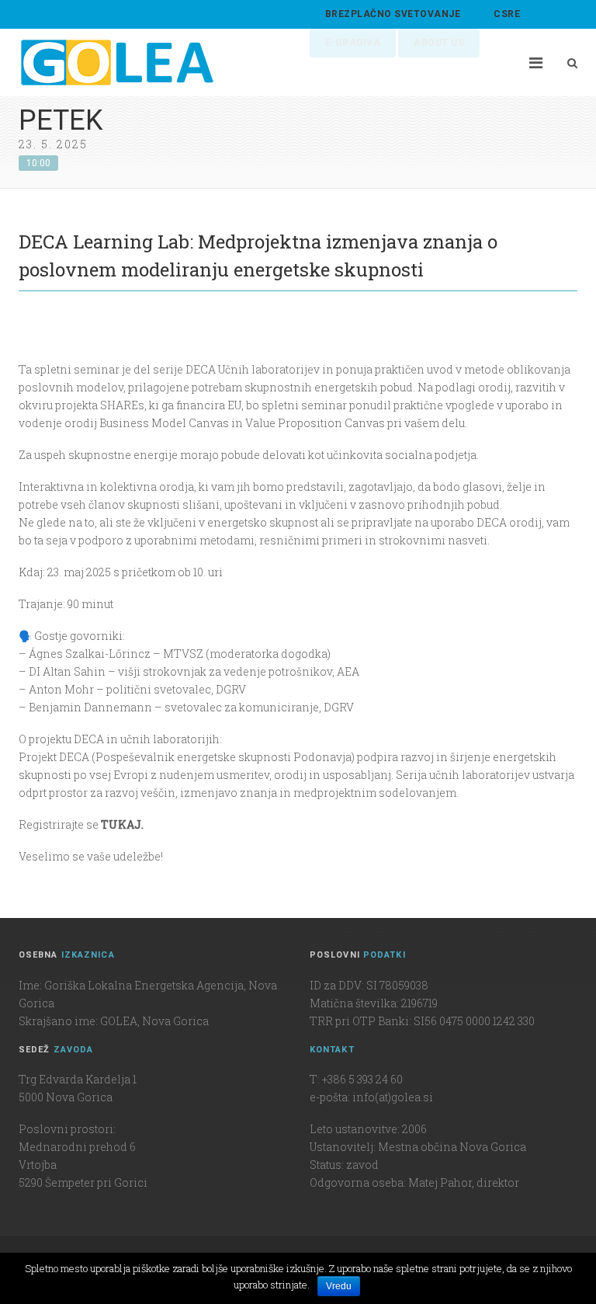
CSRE (507, 14)
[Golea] (117, 62)
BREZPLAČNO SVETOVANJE (392, 14)
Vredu (339, 1286)
